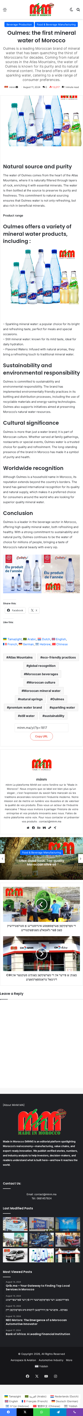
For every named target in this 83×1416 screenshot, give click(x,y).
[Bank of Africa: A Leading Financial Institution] (67, 1224)
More (69, 1360)
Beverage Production (19, 24)
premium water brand (25, 707)
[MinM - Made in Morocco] (41, 9)
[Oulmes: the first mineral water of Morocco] (41, 1255)
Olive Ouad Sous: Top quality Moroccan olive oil (41, 862)
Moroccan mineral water (42, 691)
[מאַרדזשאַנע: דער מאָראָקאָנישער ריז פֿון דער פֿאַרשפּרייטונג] (41, 1224)
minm (12, 87)
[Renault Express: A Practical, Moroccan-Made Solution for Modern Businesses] (41, 1240)
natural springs (31, 699)
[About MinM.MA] (14, 1104)
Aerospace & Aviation (23, 1360)
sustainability (54, 716)
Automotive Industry (51, 1360)
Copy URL (41, 736)
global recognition (42, 666)
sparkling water (63, 707)
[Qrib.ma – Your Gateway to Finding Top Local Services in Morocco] (15, 1240)
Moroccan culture (42, 682)
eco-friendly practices (59, 657)
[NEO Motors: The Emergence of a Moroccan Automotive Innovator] (67, 1240)
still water (27, 716)
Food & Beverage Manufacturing (56, 24)
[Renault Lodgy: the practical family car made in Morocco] (15, 1255)
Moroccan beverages (42, 674)
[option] (41, 858)
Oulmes (58, 699)
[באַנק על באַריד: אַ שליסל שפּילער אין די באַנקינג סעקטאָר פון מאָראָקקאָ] (15, 1224)
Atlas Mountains (20, 657)
